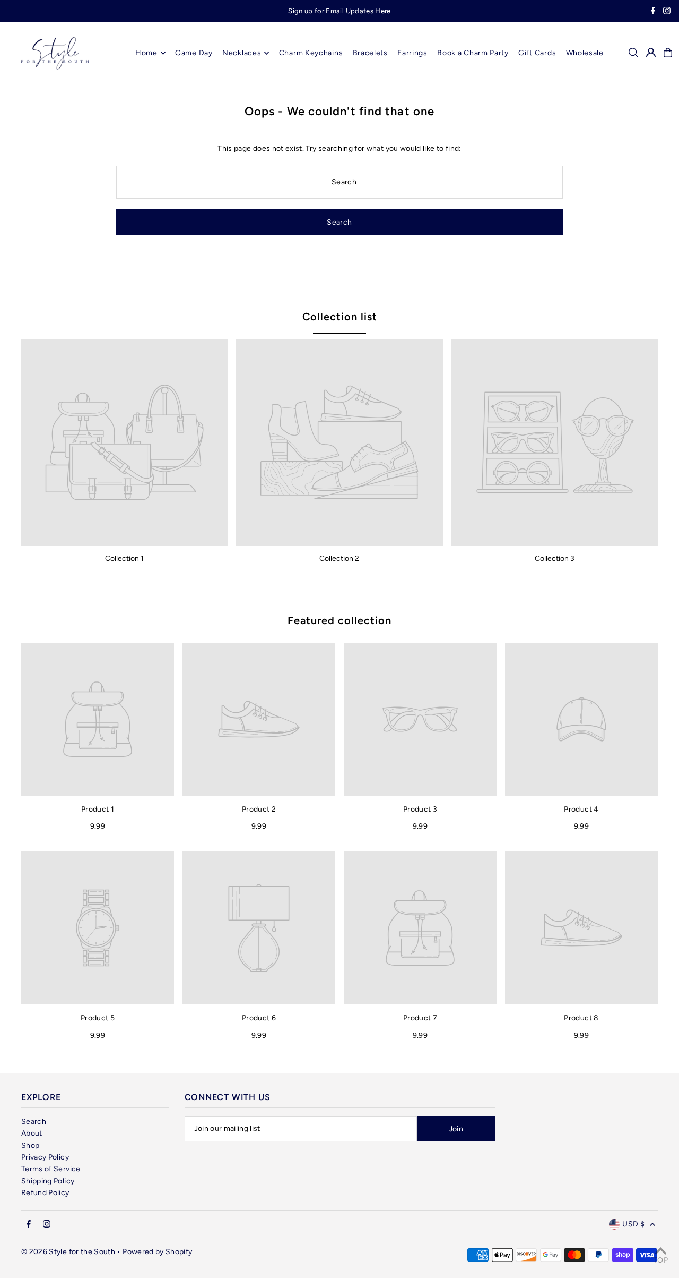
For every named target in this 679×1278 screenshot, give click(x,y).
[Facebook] (653, 12)
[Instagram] (667, 12)
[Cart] (668, 52)
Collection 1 (124, 558)
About (31, 1133)
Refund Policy (45, 1192)
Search (33, 1121)
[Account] (651, 52)
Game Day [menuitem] (194, 52)
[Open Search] (633, 52)
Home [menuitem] (146, 52)
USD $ (633, 1224)
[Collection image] (124, 442)
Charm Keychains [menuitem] (311, 52)
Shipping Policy (47, 1181)
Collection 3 (554, 558)
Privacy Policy (45, 1157)
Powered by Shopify (157, 1251)
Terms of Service (51, 1168)
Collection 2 (339, 558)
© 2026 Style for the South (68, 1251)
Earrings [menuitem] (412, 52)
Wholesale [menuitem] (585, 52)
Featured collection (339, 620)
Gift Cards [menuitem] (537, 52)
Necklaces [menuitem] (241, 52)
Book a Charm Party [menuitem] (473, 52)
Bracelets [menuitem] (370, 52)
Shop (30, 1145)
